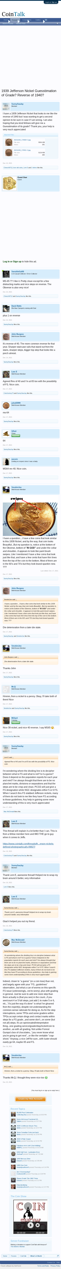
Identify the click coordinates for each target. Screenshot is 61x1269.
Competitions (26, 20)
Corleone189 (21, 1174)
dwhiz (19, 1128)
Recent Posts (21, 23)
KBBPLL (19, 1147)
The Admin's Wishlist (18, 1246)
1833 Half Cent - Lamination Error (28, 1152)
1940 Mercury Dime (23, 1159)
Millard (14, 718)
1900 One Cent (22, 1165)
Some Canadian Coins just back (28, 1132)
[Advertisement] (30, 58)
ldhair (14, 431)
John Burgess (17, 334)
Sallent (19, 1121)
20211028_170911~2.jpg (22, 150)
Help (58, 1262)
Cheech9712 (8, 167)
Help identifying (22, 1185)
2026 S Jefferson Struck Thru (27, 1126)
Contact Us (51, 1262)
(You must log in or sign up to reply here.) (45, 1090)
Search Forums (8, 23)
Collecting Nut (21, 1115)
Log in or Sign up (51, 2)
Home (6, 20)
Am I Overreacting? (23, 1172)
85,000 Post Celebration (25, 1112)
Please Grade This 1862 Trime (27, 1178)
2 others (34, 167)
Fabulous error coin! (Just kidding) (28, 1145)
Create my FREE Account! (30, 1099)
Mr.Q (13, 687)
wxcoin (14, 459)
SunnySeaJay (17, 104)
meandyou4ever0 (23, 1167)
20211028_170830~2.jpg (22, 140)
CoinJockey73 (9, 393)
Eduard (19, 1161)
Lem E (26, 167)
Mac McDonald (9, 811)
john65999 (15, 403)
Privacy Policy (55, 1266)
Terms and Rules (43, 1266)
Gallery (38, 20)
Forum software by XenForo (11, 1266)
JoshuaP (20, 1154)
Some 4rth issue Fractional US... (28, 1119)
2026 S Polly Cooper (24, 1139)
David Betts (16, 306)
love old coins (18, 167)
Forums (15, 20)
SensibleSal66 (17, 271)
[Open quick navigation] (58, 1256)
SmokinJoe (16, 487)
